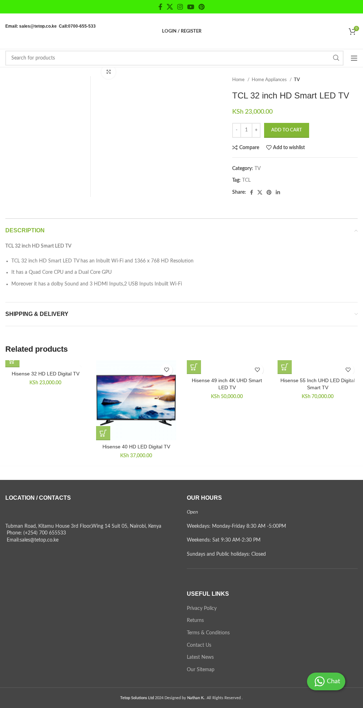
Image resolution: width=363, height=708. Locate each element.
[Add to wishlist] (166, 370)
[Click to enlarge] (108, 72)
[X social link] (169, 6)
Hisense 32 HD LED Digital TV (45, 373)
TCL (246, 180)
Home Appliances (270, 79)
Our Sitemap (200, 669)
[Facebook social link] (160, 6)
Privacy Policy (202, 608)
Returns (195, 620)
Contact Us (199, 645)
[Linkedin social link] (278, 192)
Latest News (200, 657)
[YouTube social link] (190, 6)
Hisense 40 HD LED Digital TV (136, 446)
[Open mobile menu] (354, 58)
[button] (12, 360)
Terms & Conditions (208, 632)
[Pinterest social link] (201, 6)
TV (297, 79)
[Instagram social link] (180, 6)
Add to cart (286, 130)
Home (239, 79)
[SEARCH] (336, 58)
